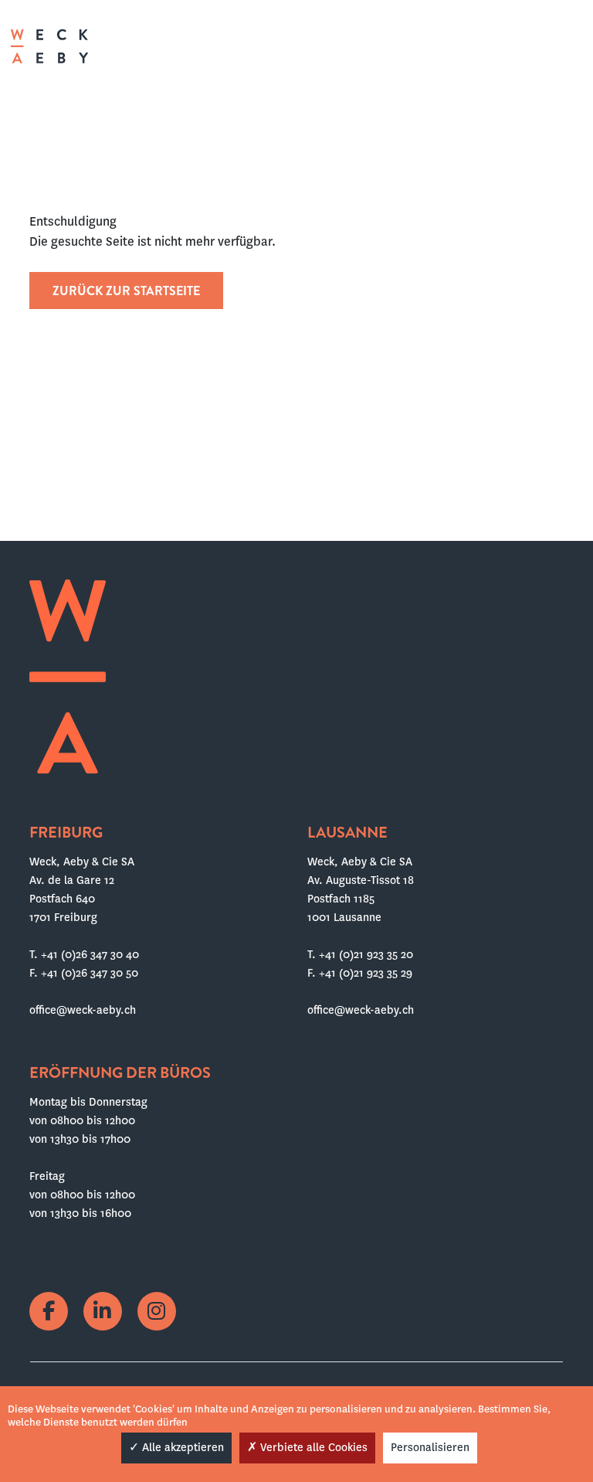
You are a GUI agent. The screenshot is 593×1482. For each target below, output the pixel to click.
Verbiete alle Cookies (312, 1447)
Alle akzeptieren (181, 1447)
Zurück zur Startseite (126, 291)
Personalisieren (430, 1447)
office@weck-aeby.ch (82, 1010)
